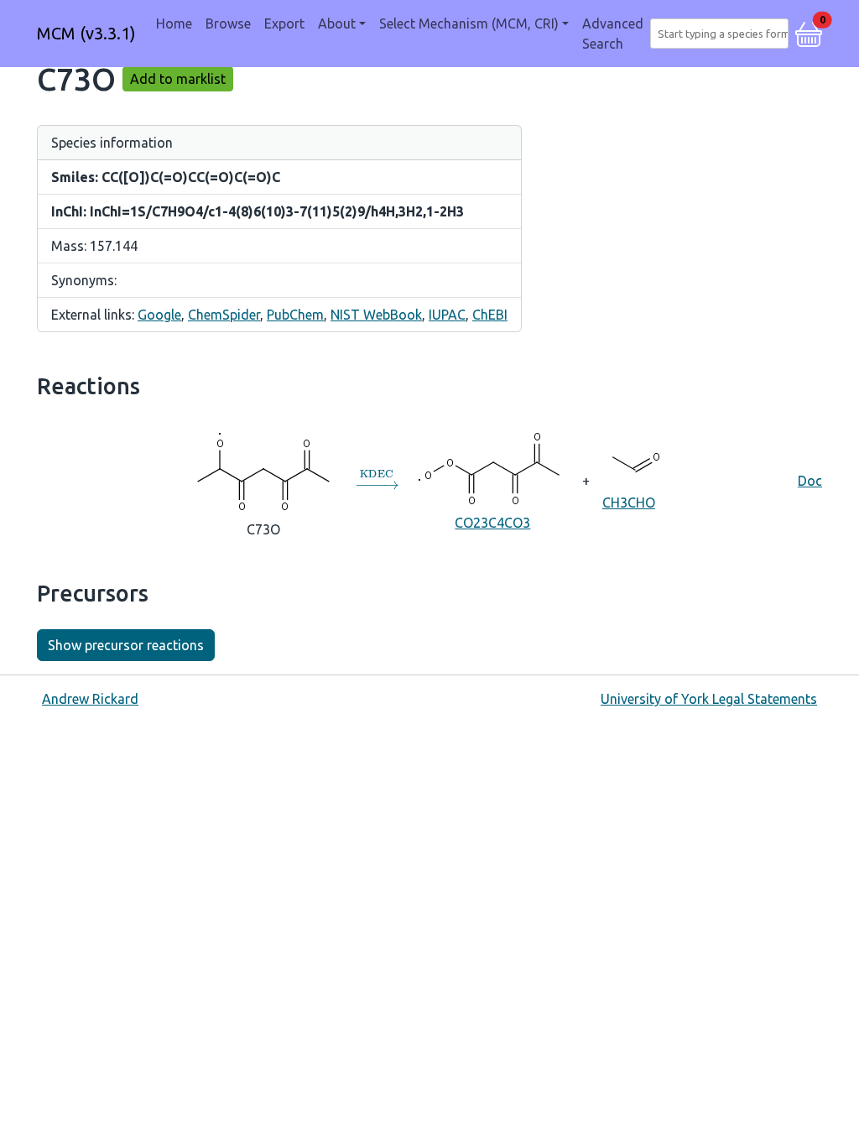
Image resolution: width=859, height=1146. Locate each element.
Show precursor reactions (126, 645)
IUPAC (447, 314)
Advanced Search (612, 33)
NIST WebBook (376, 314)
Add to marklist (178, 78)
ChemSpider (224, 314)
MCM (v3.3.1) (86, 33)
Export (284, 23)
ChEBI (490, 314)
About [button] (337, 23)
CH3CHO (628, 502)
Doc (810, 480)
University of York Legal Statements (709, 698)
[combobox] (723, 33)
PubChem (295, 314)
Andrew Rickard (90, 698)
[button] (808, 31)
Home (174, 23)
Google (159, 314)
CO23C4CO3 (492, 522)
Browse (228, 23)
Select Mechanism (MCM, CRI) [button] (469, 23)
